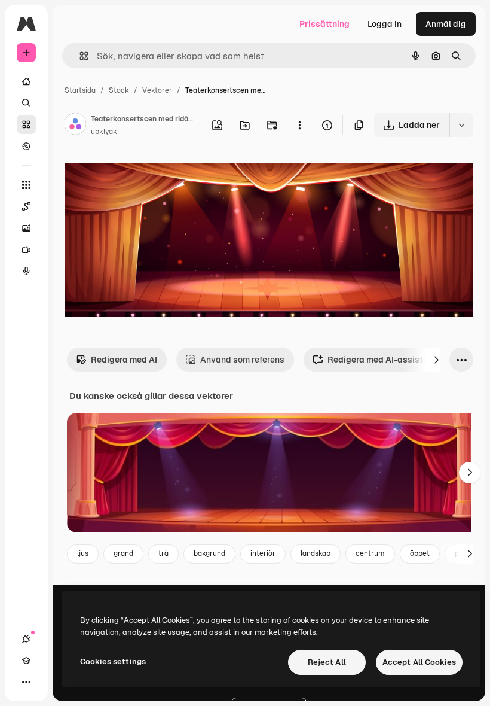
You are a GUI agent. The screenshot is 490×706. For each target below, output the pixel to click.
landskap (315, 553)
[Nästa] (436, 360)
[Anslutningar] (26, 639)
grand (123, 553)
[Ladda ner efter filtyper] (461, 125)
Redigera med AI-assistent (381, 359)
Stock (119, 90)
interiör (262, 553)
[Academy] (26, 660)
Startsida (80, 90)
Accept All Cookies (419, 662)
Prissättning (324, 24)
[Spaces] (26, 206)
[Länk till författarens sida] (75, 125)
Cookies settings (113, 661)
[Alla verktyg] (26, 184)
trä (163, 553)
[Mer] (26, 682)
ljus (82, 553)
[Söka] (26, 102)
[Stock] (26, 124)
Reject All (327, 662)
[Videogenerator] (26, 249)
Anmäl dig (445, 24)
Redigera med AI (124, 359)
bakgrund (209, 553)
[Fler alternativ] (299, 125)
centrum (370, 553)
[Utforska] (26, 146)
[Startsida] (26, 81)
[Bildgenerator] (26, 228)
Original (141, 173)
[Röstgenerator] (26, 271)
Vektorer (157, 90)
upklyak (104, 131)
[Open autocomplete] (79, 55)
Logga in (385, 24)
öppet (420, 553)
